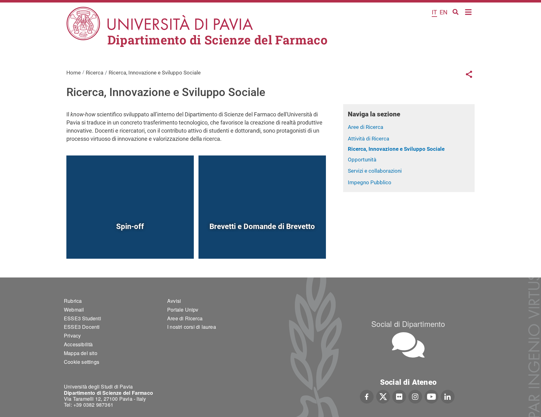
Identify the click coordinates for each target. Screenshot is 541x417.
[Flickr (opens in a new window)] (399, 396)
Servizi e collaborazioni (375, 171)
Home (468, 11)
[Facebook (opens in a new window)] (367, 396)
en (443, 12)
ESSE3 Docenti (82, 326)
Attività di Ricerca (368, 138)
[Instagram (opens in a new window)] (415, 396)
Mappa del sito (80, 353)
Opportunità (362, 159)
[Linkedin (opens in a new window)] (448, 396)
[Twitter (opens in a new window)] (383, 396)
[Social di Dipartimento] (408, 345)
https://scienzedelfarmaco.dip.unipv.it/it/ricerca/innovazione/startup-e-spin (130, 244)
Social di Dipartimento (408, 323)
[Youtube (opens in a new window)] (431, 396)
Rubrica (73, 300)
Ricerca (94, 72)
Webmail (74, 309)
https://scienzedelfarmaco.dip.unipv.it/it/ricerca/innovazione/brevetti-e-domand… (262, 244)
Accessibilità (78, 344)
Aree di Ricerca (365, 127)
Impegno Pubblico (369, 182)
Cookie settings (81, 361)
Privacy (72, 335)
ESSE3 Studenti (82, 318)
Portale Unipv (182, 309)
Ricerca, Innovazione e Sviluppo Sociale (396, 149)
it (434, 12)
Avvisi (174, 300)
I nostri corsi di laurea (191, 326)
